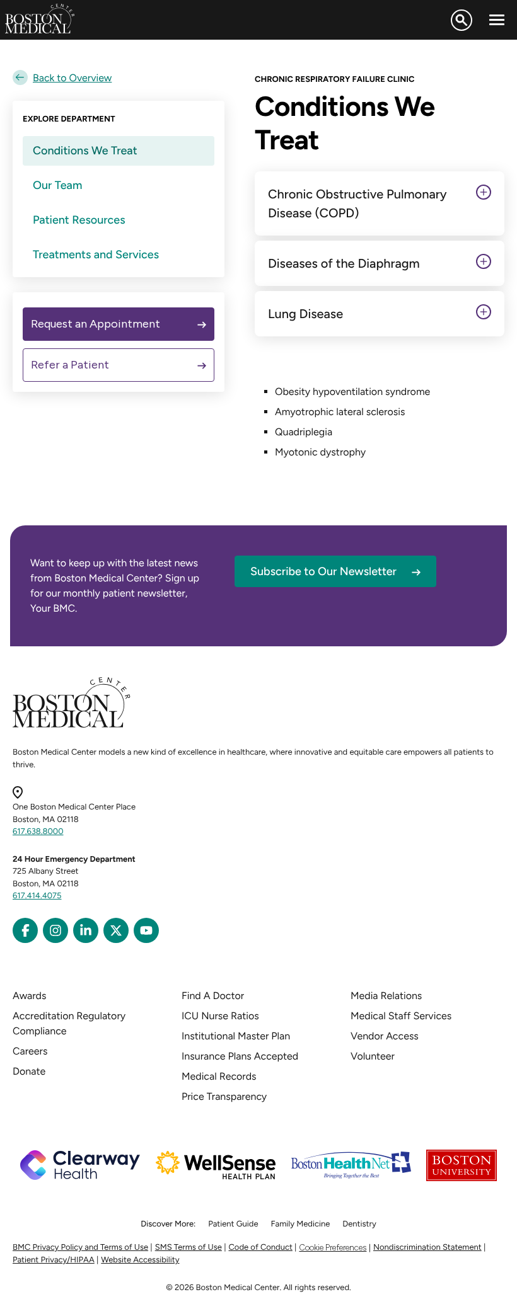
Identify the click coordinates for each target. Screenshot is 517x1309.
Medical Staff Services (401, 1016)
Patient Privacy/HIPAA (54, 1260)
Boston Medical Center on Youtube (146, 930)
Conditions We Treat (85, 150)
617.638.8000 (38, 832)
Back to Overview (72, 78)
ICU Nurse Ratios (220, 1016)
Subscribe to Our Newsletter (323, 571)
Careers (30, 1051)
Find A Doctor (213, 996)
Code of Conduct (261, 1247)
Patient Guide (233, 1224)
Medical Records (219, 1076)
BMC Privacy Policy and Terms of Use (80, 1247)
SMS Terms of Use (188, 1247)
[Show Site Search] (461, 20)
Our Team (57, 185)
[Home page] (72, 725)
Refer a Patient (70, 365)
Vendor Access (385, 1036)
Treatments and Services (96, 254)
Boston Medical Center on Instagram (55, 930)
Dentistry (359, 1224)
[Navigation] (497, 20)
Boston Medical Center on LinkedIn (85, 930)
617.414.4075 (37, 896)
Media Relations (386, 996)
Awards (29, 996)
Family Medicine (300, 1224)
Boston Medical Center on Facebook (25, 930)
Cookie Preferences (332, 1247)
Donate (29, 1071)
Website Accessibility (140, 1260)
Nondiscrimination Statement (427, 1247)
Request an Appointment (95, 324)
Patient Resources (79, 220)
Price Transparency (224, 1096)
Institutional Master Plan (236, 1036)
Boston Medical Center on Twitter (116, 930)
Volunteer (373, 1056)
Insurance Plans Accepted (240, 1056)
